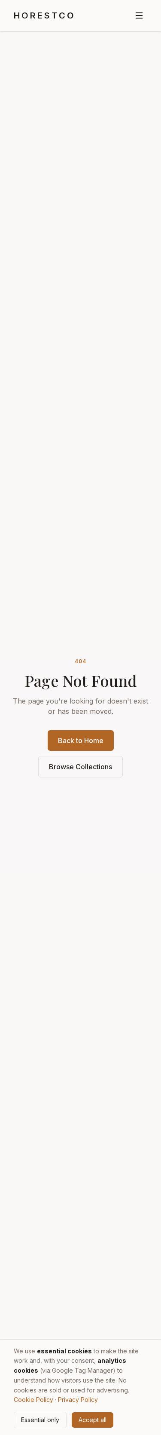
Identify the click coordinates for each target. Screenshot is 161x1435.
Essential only (40, 1419)
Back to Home (80, 740)
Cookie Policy (33, 1399)
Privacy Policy (78, 1399)
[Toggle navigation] (139, 15)
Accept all (92, 1419)
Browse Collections (80, 766)
